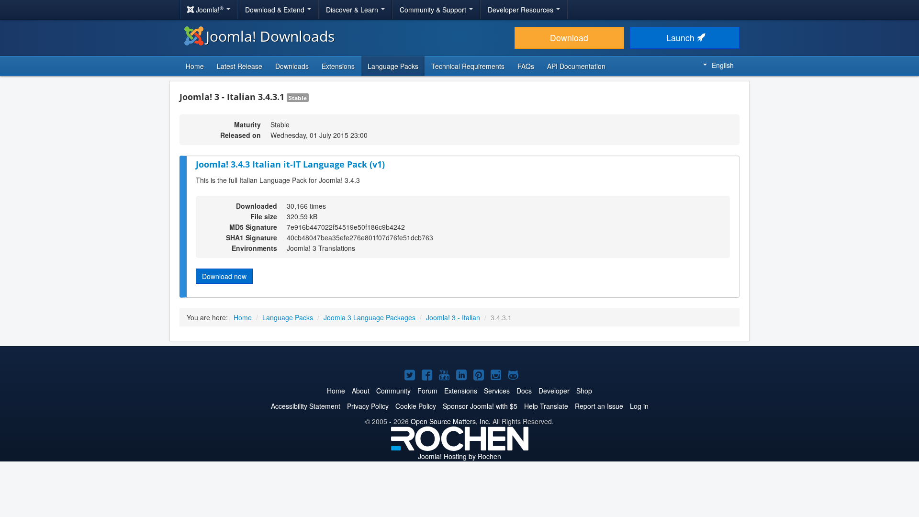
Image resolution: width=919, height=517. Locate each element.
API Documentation (576, 66)
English (723, 65)
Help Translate (546, 406)
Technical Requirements (467, 66)
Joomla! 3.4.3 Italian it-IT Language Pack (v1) (290, 164)
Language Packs (393, 66)
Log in (639, 406)
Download (569, 38)
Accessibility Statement (305, 406)
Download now (224, 276)
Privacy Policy (368, 406)
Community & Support (434, 9)
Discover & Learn (353, 9)
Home (195, 66)
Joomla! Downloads (270, 36)
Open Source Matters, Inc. (451, 421)
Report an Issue (599, 406)
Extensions (338, 66)
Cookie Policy (415, 406)
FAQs (525, 66)
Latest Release (239, 66)
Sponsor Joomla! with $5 (480, 406)
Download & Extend (275, 9)
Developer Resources (521, 9)
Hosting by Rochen (459, 456)
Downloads (292, 66)
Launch (681, 38)
